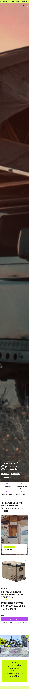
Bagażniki (15, 473)
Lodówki (5, 473)
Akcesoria (6, 477)
